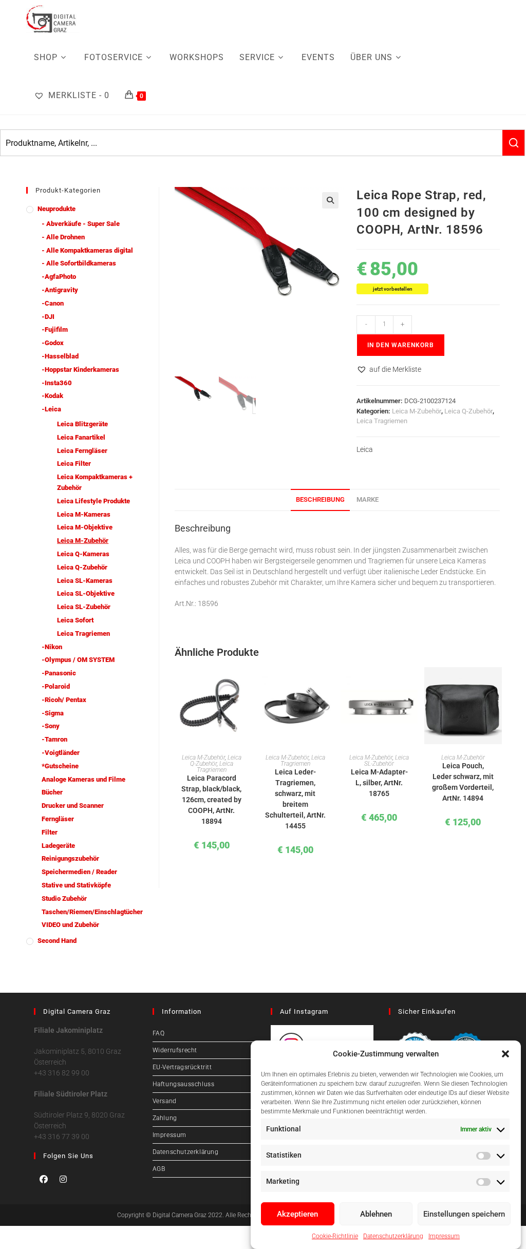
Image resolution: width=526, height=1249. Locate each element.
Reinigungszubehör (70, 858)
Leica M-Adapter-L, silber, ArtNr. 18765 (379, 783)
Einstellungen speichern (464, 1214)
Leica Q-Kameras (83, 554)
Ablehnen (376, 1214)
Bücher (52, 792)
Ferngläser (58, 819)
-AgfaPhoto (59, 276)
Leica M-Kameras (83, 514)
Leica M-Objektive (84, 527)
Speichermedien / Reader (79, 872)
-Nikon (52, 647)
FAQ (159, 1033)
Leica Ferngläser (82, 451)
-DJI (48, 316)
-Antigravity (60, 290)
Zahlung (165, 1118)
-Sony (51, 726)
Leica (364, 449)
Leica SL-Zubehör (386, 760)
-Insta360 (57, 383)
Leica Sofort (75, 620)
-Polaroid (56, 686)
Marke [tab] (367, 499)
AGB (159, 1168)
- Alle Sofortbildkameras (79, 263)
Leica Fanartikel (81, 437)
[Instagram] (63, 1179)
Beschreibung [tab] (320, 499)
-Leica (51, 409)
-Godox (53, 343)
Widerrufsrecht (175, 1050)
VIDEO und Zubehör (70, 925)
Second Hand (57, 940)
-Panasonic (59, 673)
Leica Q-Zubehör (468, 411)
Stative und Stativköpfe (76, 885)
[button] (505, 1054)
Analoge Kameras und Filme (83, 779)
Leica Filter (74, 463)
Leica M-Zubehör (416, 411)
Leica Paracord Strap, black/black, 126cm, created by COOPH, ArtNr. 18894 (211, 799)
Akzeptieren (297, 1214)
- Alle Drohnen (63, 237)
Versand (165, 1101)
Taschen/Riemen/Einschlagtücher (92, 912)
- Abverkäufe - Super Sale (81, 224)
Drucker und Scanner (73, 805)
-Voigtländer (61, 752)
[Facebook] (43, 1179)
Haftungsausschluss (184, 1084)
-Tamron (54, 739)
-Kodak (52, 396)
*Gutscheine (60, 766)
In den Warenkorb (400, 345)
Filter (50, 832)
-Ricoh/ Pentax (64, 700)
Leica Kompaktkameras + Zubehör (95, 482)
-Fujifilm (55, 329)
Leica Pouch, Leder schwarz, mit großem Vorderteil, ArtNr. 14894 (463, 782)
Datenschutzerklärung (393, 1236)
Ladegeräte (58, 845)
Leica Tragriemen (381, 421)
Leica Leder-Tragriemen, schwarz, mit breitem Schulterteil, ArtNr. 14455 (295, 799)
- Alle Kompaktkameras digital (87, 250)
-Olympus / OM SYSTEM (78, 660)
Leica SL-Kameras (84, 580)
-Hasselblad (60, 356)
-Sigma (53, 713)
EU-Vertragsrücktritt (182, 1067)
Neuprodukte (56, 209)
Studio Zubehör (64, 898)
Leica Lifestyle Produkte (93, 501)
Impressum (444, 1236)
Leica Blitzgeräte (82, 424)
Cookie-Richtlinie (335, 1236)
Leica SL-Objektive (86, 593)
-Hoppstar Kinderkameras (80, 369)
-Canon (53, 303)
